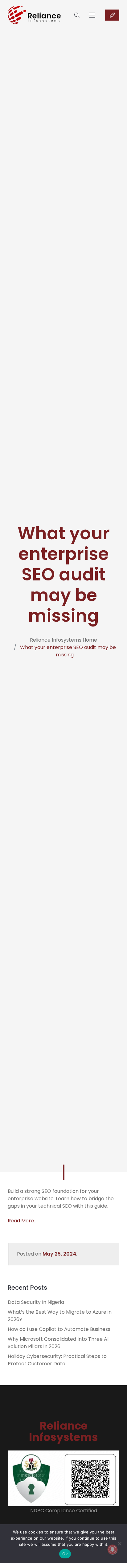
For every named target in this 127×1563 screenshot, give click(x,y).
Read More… (22, 1220)
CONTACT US (112, 15)
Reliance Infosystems (63, 1431)
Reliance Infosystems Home (63, 639)
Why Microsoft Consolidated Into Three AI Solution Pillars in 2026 (58, 1342)
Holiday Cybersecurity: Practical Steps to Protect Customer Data (57, 1360)
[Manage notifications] (112, 1549)
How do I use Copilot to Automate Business (59, 1329)
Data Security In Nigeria (36, 1302)
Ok (65, 1553)
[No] (119, 1544)
